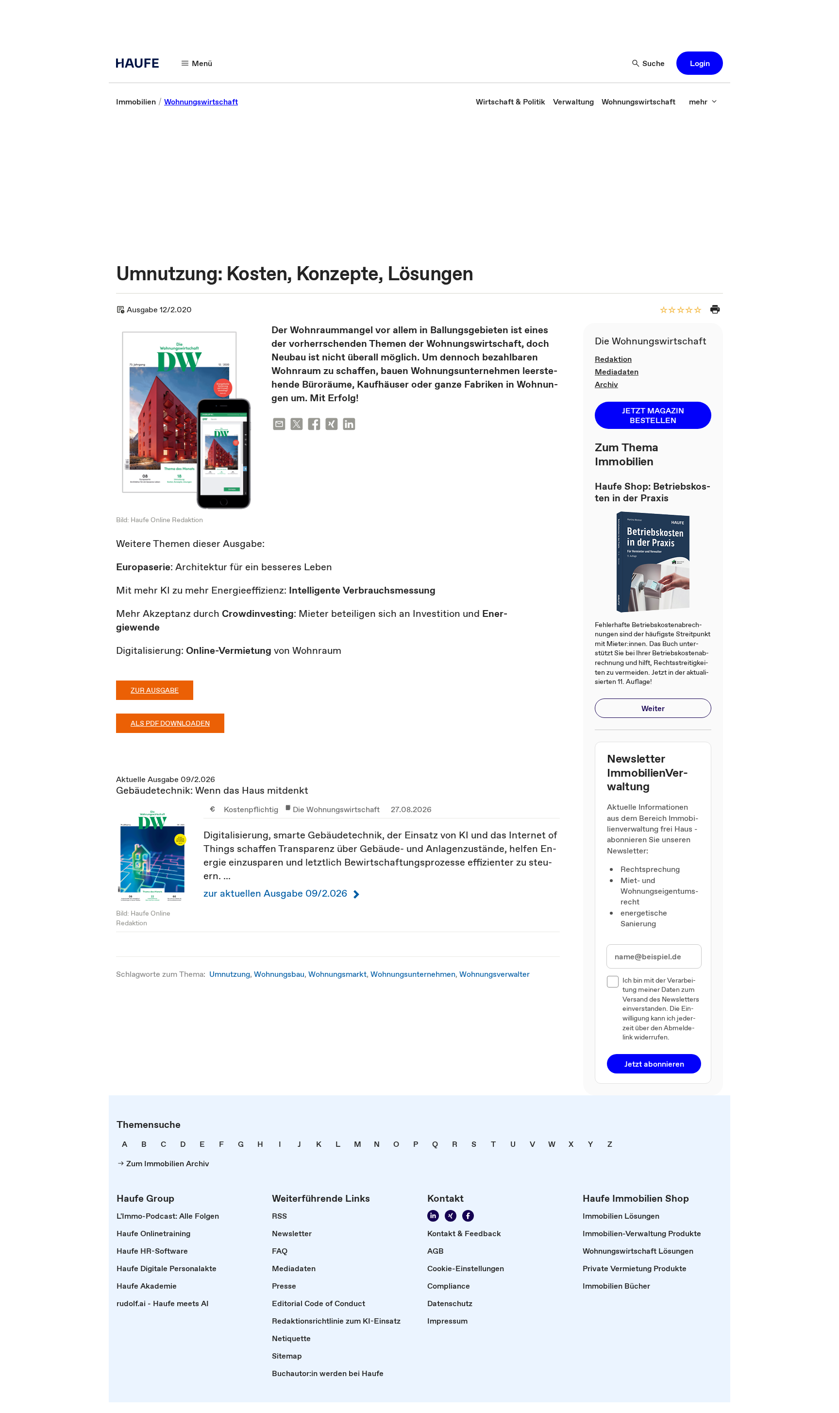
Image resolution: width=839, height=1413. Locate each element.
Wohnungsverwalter (494, 974)
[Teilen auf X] (296, 425)
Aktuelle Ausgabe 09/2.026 (338, 853)
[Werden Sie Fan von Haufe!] (468, 1216)
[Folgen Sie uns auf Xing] (450, 1216)
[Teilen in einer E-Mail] (279, 425)
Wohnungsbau (279, 974)
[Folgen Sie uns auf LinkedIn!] (433, 1216)
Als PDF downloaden (170, 723)
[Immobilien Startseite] (140, 63)
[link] (136, 101)
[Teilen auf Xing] (331, 425)
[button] (699, 63)
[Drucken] (715, 309)
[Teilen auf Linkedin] (349, 425)
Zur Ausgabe (155, 690)
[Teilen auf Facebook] (314, 425)
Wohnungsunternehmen (412, 974)
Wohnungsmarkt (337, 974)
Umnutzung (229, 974)
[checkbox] (613, 981)
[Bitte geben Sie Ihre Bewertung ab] (697, 310)
